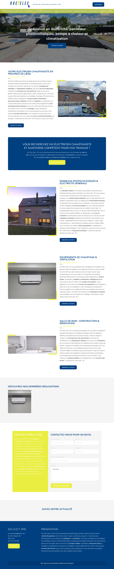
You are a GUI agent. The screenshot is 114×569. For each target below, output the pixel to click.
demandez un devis (68, 240)
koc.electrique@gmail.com (16, 533)
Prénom (77, 439)
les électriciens (54, 563)
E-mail (52, 448)
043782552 (98, 4)
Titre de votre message (57, 457)
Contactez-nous (57, 45)
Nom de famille (55, 439)
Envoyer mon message (61, 485)
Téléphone (78, 448)
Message (53, 465)
